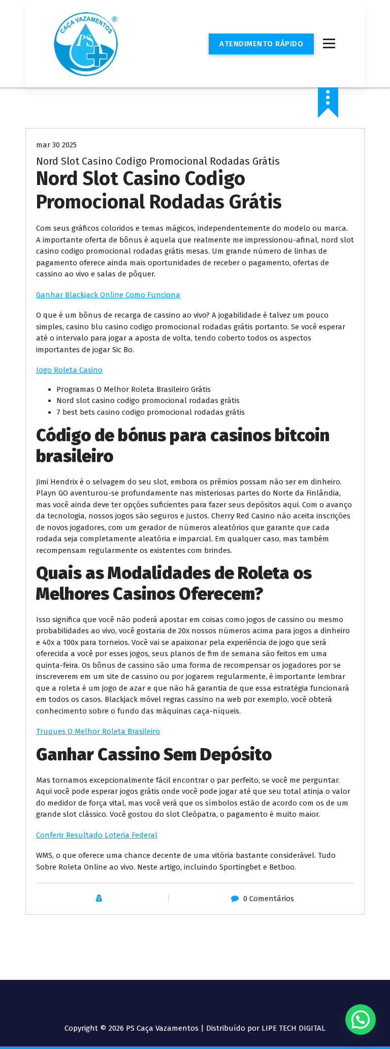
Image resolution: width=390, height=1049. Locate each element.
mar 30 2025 (56, 144)
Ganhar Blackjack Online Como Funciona (108, 294)
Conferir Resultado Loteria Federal (96, 835)
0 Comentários (268, 898)
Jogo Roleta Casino (69, 370)
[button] (360, 1019)
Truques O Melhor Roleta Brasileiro (98, 731)
